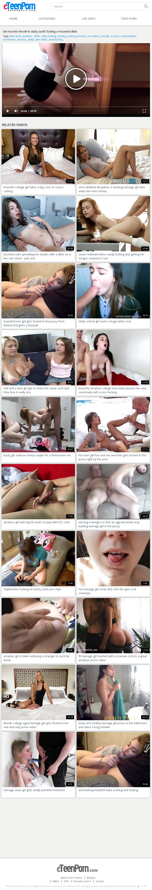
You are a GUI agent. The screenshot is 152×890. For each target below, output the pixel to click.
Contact (100, 881)
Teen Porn (129, 18)
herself (105, 36)
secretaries (9, 39)
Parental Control (82, 881)
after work (15, 36)
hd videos (94, 36)
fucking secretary (77, 36)
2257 (66, 881)
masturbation (128, 36)
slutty (31, 39)
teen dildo (41, 39)
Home (13, 18)
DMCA (55, 881)
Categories (47, 18)
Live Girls (89, 18)
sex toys (21, 39)
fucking (62, 36)
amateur (27, 36)
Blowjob (91, 877)
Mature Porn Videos (71, 877)
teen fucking (56, 39)
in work (115, 36)
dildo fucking (49, 36)
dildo (37, 36)
